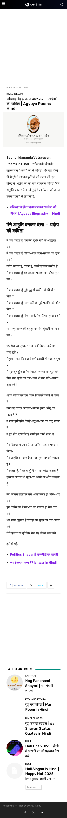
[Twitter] (33, 812)
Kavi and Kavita (21, 87)
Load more (32, 787)
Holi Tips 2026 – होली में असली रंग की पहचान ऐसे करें (42, 751)
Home (9, 87)
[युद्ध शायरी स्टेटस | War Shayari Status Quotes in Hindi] (15, 725)
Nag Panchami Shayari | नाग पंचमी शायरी (39, 686)
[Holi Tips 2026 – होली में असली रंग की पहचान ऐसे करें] (15, 748)
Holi (28, 741)
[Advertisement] (33, 47)
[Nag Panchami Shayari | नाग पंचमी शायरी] (15, 683)
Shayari (30, 676)
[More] (50, 585)
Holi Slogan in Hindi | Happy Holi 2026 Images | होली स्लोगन (42, 774)
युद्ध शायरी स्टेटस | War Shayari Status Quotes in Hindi (40, 728)
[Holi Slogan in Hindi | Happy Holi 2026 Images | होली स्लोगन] (15, 771)
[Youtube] (42, 812)
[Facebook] (25, 812)
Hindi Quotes (34, 718)
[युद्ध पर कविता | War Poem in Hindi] (15, 705)
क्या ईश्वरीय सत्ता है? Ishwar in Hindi (33, 563)
